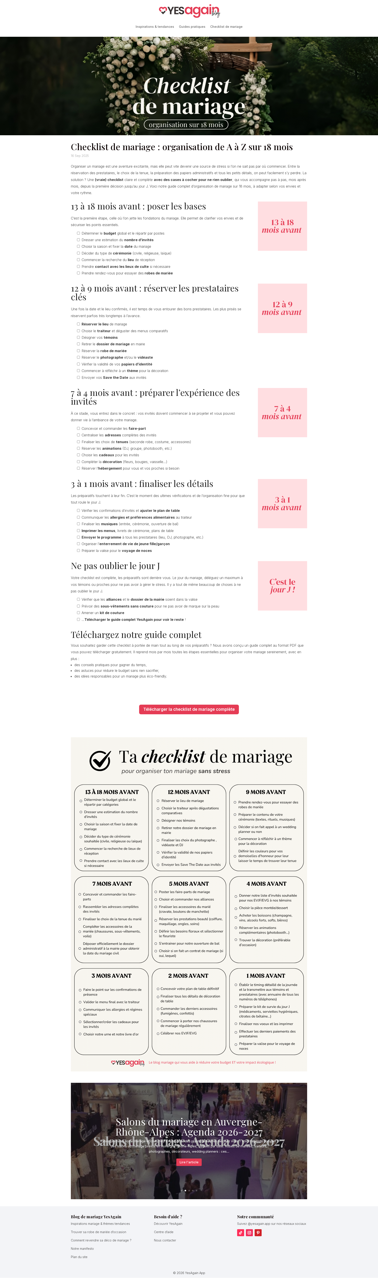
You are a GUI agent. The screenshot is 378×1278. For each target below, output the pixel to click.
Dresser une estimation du (118, 240)
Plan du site (79, 1257)
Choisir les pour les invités (110, 455)
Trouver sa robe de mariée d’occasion (98, 1232)
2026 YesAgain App (191, 1273)
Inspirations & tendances (155, 26)
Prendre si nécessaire (126, 266)
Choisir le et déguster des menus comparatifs (125, 331)
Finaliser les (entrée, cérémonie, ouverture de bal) (130, 524)
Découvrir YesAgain (168, 1223)
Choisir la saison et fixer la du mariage (116, 246)
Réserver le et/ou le (117, 357)
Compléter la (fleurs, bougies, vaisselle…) (124, 462)
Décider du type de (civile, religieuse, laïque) (127, 253)
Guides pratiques (192, 26)
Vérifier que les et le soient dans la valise (140, 599)
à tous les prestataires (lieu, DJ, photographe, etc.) (142, 537)
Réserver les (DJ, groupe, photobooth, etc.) (127, 448)
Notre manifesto (82, 1248)
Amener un (103, 613)
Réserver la (104, 351)
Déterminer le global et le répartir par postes (123, 233)
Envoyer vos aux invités (114, 377)
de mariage (104, 324)
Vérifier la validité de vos (117, 364)
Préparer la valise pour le (117, 550)
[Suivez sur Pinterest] (258, 1232)
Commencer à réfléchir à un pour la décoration (125, 371)
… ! (134, 619)
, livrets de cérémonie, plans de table (128, 530)
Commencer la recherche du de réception (118, 260)
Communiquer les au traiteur (137, 517)
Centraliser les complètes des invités (119, 435)
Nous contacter (165, 1240)
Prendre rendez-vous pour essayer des (127, 273)
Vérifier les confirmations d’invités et (131, 510)
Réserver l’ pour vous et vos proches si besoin (130, 468)
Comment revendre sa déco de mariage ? (101, 1240)
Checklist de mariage (226, 26)
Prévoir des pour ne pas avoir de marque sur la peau (150, 606)
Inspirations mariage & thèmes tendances (100, 1223)
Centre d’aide (163, 1232)
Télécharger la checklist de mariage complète (189, 709)
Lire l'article (189, 1162)
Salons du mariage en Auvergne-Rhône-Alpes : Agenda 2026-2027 (189, 1126)
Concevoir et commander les (114, 428)
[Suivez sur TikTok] (240, 1232)
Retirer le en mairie (113, 344)
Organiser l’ (126, 544)
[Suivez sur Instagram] (249, 1232)
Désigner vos (100, 337)
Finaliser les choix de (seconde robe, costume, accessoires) (136, 442)
